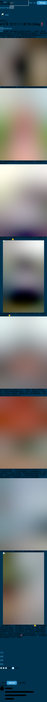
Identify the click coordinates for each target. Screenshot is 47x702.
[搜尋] (12, 7)
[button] (33, 3)
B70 (1, 31)
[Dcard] (5, 3)
